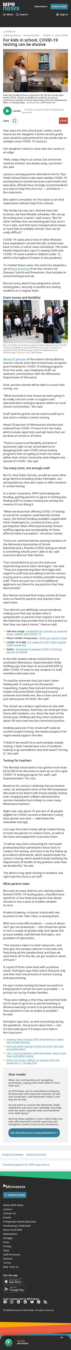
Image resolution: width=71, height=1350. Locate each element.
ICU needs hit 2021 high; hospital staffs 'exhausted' (36, 644)
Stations (8, 1258)
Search (24, 14)
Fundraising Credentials (17, 1225)
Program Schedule (12, 1154)
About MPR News (13, 1205)
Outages (8, 1238)
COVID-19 (10, 31)
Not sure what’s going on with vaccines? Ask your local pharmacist (35, 1048)
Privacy (7, 1246)
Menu (10, 14)
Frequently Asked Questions (19, 1221)
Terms (7, 1262)
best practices (20, 269)
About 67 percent (14, 359)
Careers (7, 1209)
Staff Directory (11, 1254)
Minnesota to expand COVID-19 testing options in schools (34, 650)
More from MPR (12, 1229)
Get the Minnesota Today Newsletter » (34, 1132)
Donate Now (59, 6)
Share (63, 120)
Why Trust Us (11, 1266)
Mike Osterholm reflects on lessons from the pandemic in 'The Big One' (32, 1061)
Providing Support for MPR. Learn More (26, 1164)
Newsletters (10, 1233)
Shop (6, 1250)
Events (7, 1217)
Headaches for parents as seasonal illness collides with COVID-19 (36, 633)
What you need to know (53, 638)
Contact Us (9, 1213)
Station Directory (36, 1154)
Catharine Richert (11, 35)
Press (6, 1242)
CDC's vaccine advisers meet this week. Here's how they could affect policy (36, 1055)
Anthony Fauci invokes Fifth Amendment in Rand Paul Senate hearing (34, 1041)
